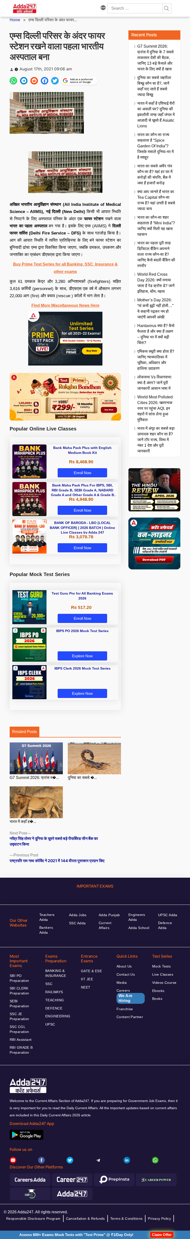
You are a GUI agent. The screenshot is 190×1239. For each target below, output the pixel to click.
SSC (48, 984)
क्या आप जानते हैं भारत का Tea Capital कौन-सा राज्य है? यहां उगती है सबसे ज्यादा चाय (156, 200)
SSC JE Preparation (19, 1016)
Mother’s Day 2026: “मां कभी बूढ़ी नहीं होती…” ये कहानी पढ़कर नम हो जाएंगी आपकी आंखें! (155, 308)
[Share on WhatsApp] (13, 80)
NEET (86, 987)
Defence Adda (165, 925)
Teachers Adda (46, 917)
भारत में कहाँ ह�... (23, 821)
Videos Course (164, 983)
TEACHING (54, 1000)
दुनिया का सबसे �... (82, 777)
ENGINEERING (58, 1016)
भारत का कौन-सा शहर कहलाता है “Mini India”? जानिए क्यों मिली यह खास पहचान (156, 225)
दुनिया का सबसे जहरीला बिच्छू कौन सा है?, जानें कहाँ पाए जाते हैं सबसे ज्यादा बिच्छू (154, 86)
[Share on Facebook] (44, 80)
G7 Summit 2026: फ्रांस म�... (34, 777)
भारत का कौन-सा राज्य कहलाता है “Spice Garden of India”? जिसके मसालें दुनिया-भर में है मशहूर (155, 146)
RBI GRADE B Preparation (21, 1049)
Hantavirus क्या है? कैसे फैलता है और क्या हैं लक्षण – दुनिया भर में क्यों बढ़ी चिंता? (155, 334)
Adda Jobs (78, 915)
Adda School (138, 928)
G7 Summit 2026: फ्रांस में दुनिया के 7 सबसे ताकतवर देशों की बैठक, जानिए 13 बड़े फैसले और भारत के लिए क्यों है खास (155, 57)
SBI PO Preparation (19, 978)
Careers (125, 995)
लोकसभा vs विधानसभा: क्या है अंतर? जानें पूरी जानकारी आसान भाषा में (154, 382)
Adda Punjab (109, 915)
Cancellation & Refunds (85, 1218)
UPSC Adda (167, 915)
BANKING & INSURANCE (55, 973)
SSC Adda (77, 923)
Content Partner (130, 1017)
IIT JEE (87, 979)
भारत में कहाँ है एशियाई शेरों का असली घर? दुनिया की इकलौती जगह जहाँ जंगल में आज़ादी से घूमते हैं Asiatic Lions (156, 114)
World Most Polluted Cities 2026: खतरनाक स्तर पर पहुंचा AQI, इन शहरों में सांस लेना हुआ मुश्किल (155, 408)
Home (15, 20)
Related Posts (24, 732)
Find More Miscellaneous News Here (65, 305)
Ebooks (158, 991)
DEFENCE (53, 1008)
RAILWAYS (54, 992)
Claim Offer (162, 1235)
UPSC (50, 1024)
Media (122, 983)
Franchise (125, 1009)
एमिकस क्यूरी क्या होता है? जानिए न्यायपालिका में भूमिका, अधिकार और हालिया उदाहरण (155, 359)
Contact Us (126, 974)
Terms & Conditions (126, 1218)
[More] (103, 8)
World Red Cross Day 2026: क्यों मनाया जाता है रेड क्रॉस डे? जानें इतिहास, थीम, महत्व (155, 282)
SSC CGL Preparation (19, 1029)
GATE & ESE (91, 971)
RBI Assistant (20, 1040)
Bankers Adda (46, 930)
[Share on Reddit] (34, 80)
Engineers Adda (136, 917)
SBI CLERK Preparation (19, 990)
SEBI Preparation (19, 1003)
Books (157, 999)
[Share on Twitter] (55, 80)
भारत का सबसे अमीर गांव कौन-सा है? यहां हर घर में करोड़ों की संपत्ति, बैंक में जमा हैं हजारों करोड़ (154, 174)
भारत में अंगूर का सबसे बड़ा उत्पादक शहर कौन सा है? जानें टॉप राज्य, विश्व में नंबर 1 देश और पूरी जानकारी (156, 439)
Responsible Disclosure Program (33, 1218)
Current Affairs (105, 925)
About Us (124, 966)
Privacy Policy (159, 1218)
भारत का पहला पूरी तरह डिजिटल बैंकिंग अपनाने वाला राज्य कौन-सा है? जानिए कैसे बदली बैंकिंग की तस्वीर (156, 254)
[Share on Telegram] (23, 80)
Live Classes (162, 974)
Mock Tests (161, 966)
